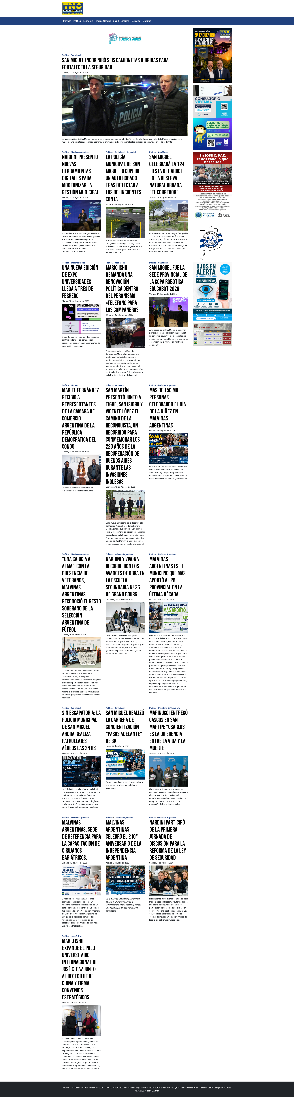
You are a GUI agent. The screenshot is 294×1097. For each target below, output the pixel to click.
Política (77, 21)
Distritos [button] (147, 21)
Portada (67, 21)
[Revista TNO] (72, 8)
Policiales (135, 21)
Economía (88, 21)
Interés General (103, 21)
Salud (116, 21)
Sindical (125, 21)
